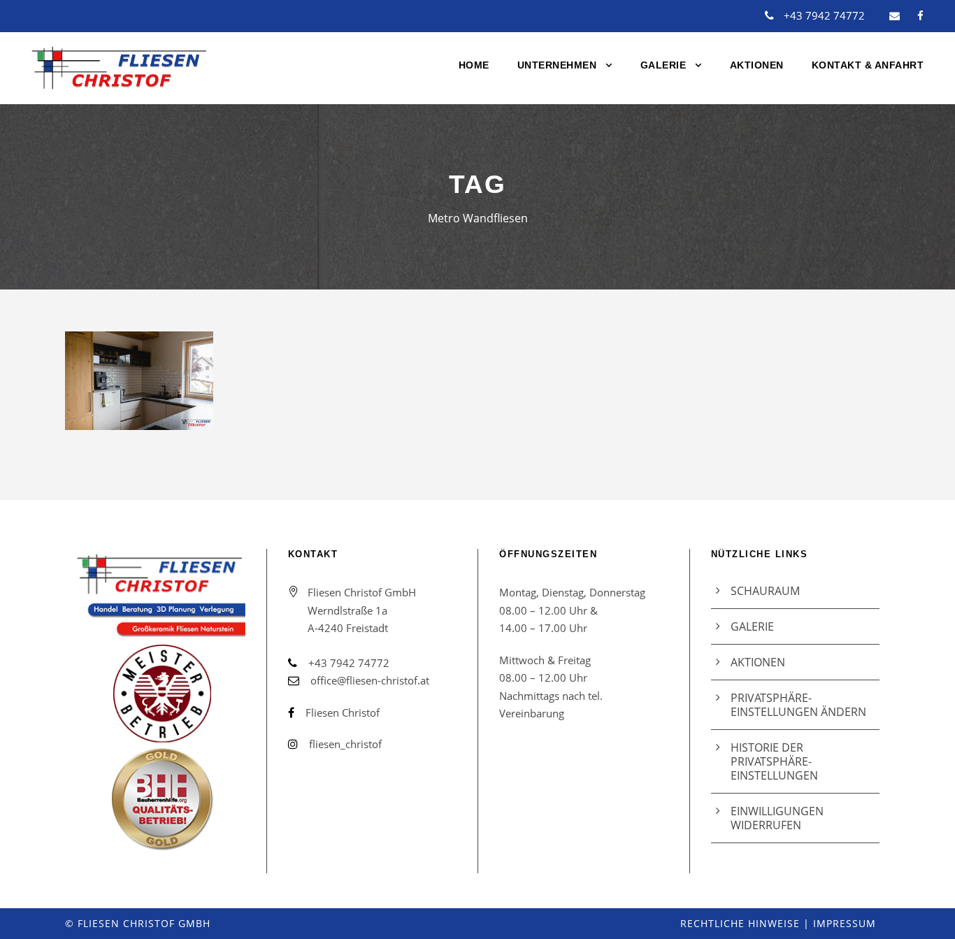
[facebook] (920, 15)
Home (474, 65)
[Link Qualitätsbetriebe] (160, 702)
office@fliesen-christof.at (369, 680)
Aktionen (757, 65)
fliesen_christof (345, 744)
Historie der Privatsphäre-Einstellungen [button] (774, 761)
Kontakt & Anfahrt (868, 65)
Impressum (844, 923)
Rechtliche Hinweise (740, 923)
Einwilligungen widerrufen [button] (777, 818)
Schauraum (765, 590)
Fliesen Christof (343, 712)
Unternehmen (557, 65)
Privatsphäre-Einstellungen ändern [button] (798, 704)
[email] (894, 15)
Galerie (663, 65)
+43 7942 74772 (824, 15)
